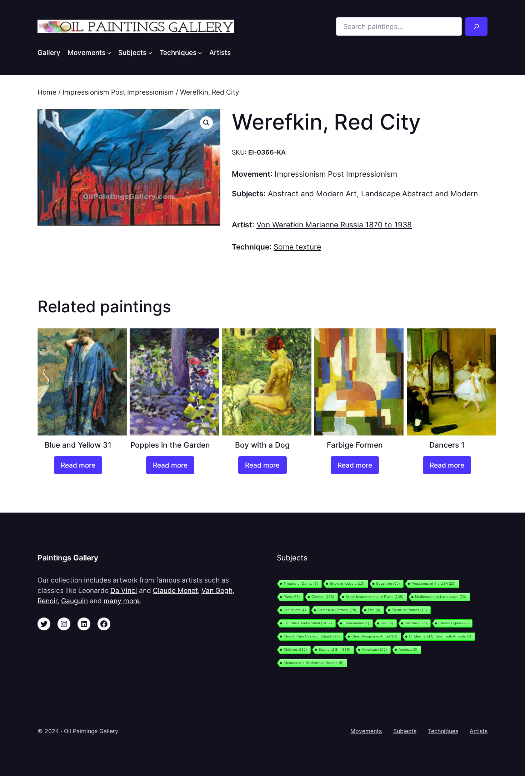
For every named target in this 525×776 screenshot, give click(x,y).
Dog (387, 623)
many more (122, 600)
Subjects (404, 731)
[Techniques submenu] (200, 52)
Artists (479, 731)
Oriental (322, 597)
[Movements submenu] (109, 52)
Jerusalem (295, 610)
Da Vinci (123, 590)
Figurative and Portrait (308, 623)
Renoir (48, 600)
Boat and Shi (334, 649)
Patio (292, 597)
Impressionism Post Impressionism (118, 92)
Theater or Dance (301, 583)
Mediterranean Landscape (440, 597)
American (374, 649)
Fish (374, 610)
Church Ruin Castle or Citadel (312, 636)
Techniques (443, 731)
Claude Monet (175, 590)
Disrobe (416, 623)
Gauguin (74, 600)
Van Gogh (216, 590)
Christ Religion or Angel (374, 636)
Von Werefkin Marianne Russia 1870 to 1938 (334, 224)
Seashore (388, 583)
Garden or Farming (337, 610)
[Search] (476, 26)
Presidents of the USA (433, 583)
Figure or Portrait (409, 610)
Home (47, 92)
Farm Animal (356, 623)
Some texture (297, 246)
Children (295, 649)
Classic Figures (454, 623)
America (408, 649)
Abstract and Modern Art (312, 193)
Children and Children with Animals (440, 636)
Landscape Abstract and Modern (419, 193)
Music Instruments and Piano (374, 597)
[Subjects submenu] (150, 52)
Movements (366, 731)
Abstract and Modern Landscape (313, 663)
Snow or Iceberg (347, 583)
